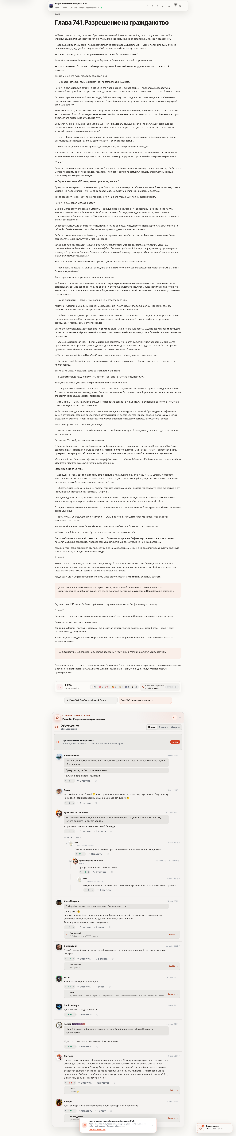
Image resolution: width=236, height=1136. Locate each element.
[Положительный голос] (66, 781)
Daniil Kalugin (71, 1005)
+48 (70, 1046)
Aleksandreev (71, 755)
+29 (70, 1014)
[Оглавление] (169, 6)
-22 (70, 1083)
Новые (152, 727)
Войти (175, 742)
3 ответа (101, 831)
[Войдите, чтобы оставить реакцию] (136, 687)
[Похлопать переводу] (59, 687)
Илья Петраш (71, 901)
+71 (70, 1110)
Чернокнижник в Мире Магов (71, 3)
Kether (67, 1024)
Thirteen (68, 1056)
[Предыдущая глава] (152, 6)
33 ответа (101, 958)
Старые (175, 727)
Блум (67, 790)
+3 (69, 986)
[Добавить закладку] (162, 6)
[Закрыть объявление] (152, 1125)
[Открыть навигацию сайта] (51, 6)
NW (77, 842)
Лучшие (163, 727)
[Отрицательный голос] (73, 781)
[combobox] (172, 687)
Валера (68, 1101)
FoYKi (67, 977)
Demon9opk (70, 946)
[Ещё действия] (185, 5)
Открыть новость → (97, 1129)
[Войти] (147, 6)
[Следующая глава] (157, 6)
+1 (80, 854)
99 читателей (70, 688)
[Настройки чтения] (179, 6)
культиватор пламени (76, 812)
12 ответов (103, 1082)
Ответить (85, 780)
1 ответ (100, 927)
